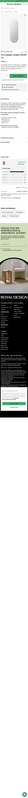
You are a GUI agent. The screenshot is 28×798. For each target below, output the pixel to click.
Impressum (4, 318)
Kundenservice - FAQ (6, 307)
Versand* (3, 309)
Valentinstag (4, 333)
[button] (24, 4)
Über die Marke (5, 142)
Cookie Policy (4, 320)
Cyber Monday (4, 347)
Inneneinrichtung (18, 307)
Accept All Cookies (14, 403)
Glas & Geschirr (18, 311)
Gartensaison (4, 339)
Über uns (3, 305)
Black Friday (4, 345)
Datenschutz (4, 316)
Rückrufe (3, 327)
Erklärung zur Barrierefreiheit (4, 325)
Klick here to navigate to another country (11, 367)
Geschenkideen (5, 337)
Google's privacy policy (10, 399)
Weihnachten (4, 349)
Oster (2, 335)
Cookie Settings (14, 407)
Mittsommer (4, 341)
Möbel (15, 305)
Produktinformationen (7, 138)
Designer (3, 322)
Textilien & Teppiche (19, 313)
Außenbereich (17, 317)
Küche (15, 315)
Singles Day (4, 343)
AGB (2, 314)
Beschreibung (5, 99)
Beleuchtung (17, 309)
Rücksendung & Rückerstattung (5, 312)
